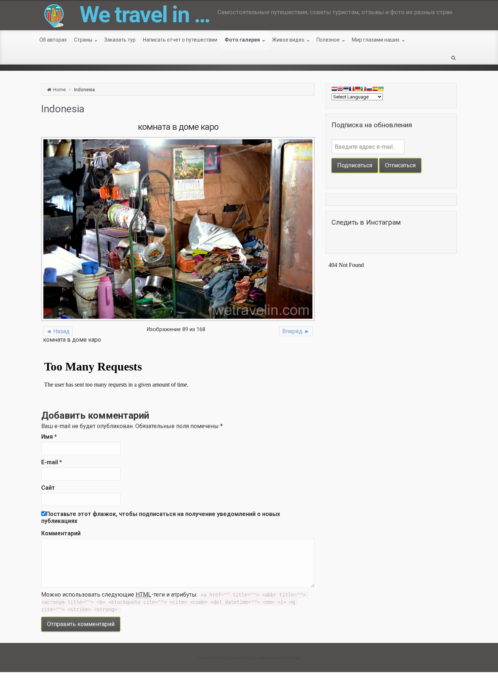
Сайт (48, 487)
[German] (358, 90)
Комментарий (61, 533)
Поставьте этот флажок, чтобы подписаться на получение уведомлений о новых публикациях (160, 517)
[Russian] (369, 90)
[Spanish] (375, 90)
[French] (352, 90)
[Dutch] (334, 90)
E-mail (51, 462)
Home (59, 89)
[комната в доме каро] (177, 229)
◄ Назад (58, 331)
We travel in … (144, 14)
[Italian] (363, 90)
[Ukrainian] (381, 90)
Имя (49, 436)
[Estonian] (346, 90)
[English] (340, 90)
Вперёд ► (296, 331)
